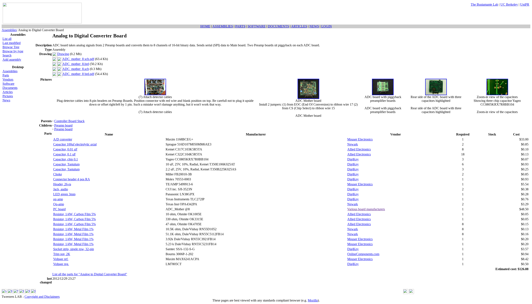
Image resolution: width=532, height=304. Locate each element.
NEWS (314, 26)
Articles (7, 92)
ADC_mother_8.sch (75, 69)
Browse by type (12, 51)
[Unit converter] (411, 293)
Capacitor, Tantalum (66, 164)
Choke (57, 174)
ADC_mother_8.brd (75, 64)
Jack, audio (60, 189)
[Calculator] (405, 293)
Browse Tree (10, 47)
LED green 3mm (64, 194)
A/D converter (62, 139)
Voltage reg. (61, 264)
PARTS (240, 26)
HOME (205, 26)
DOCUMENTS (278, 26)
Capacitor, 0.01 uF (65, 149)
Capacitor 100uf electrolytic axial (75, 144)
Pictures (7, 96)
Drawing (63, 54)
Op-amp (58, 204)
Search (6, 55)
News (6, 100)
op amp (58, 199)
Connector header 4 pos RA (71, 179)
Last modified (11, 43)
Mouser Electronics (360, 139)
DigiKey (353, 159)
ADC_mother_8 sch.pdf (78, 59)
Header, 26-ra (62, 184)
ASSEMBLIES (222, 26)
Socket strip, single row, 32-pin (73, 249)
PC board (59, 209)
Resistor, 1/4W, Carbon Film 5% (74, 214)
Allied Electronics (359, 149)
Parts (5, 75)
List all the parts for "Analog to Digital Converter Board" (89, 274)
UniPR (524, 4)
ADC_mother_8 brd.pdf (78, 74)
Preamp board (63, 125)
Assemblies (9, 30)
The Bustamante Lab (484, 4)
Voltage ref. (60, 259)
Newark (352, 144)
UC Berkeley (509, 4)
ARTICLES (299, 26)
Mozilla (313, 300)
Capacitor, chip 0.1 (65, 159)
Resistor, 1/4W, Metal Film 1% (73, 229)
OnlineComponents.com (363, 254)
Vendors (7, 79)
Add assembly (11, 59)
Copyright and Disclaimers (42, 296)
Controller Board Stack (69, 121)
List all (6, 39)
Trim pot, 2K (61, 254)
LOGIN (326, 26)
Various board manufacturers (366, 209)
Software (8, 83)
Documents (9, 88)
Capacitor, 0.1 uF (64, 154)
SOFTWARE (257, 26)
